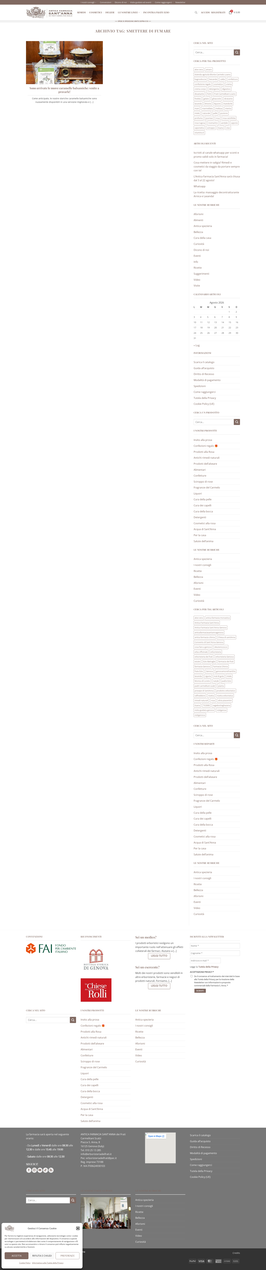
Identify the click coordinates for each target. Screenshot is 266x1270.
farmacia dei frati (226, 661)
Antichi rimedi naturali (207, 457)
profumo (199, 118)
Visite (197, 285)
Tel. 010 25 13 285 (91, 1150)
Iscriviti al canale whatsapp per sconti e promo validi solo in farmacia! (216, 154)
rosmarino (213, 122)
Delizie (110, 12)
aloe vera (199, 69)
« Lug (197, 345)
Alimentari (200, 469)
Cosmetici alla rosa (205, 523)
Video (197, 279)
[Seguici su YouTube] (39, 1170)
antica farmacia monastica (218, 617)
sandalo (224, 122)
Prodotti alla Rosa (204, 452)
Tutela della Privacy (205, 398)
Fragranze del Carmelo (207, 487)
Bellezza (198, 232)
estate (197, 661)
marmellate (207, 108)
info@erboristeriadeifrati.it (96, 1154)
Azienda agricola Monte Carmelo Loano (212, 74)
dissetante (199, 93)
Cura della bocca (203, 511)
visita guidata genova (204, 710)
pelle (215, 113)
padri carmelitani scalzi (205, 685)
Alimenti (198, 220)
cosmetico (218, 84)
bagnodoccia (200, 79)
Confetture (200, 475)
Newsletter (180, 2)
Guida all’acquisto (204, 368)
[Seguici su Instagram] (34, 1170)
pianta (221, 685)
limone (208, 103)
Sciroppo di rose (203, 481)
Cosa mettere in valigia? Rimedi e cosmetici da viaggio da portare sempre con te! (217, 166)
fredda (198, 98)
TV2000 (206, 705)
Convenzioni (105, 2)
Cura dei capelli (202, 505)
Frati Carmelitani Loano (225, 93)
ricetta (211, 695)
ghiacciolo (216, 98)
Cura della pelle (203, 499)
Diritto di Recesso (204, 374)
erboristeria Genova (225, 656)
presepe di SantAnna (204, 690)
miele (197, 113)
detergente (214, 89)
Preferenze (67, 1255)
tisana (220, 127)
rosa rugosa (200, 122)
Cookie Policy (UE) (204, 404)
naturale (206, 113)
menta (228, 108)
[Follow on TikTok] (45, 1170)
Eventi (197, 255)
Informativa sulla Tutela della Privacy (47, 1263)
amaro (209, 69)
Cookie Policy (24, 1263)
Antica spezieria (203, 226)
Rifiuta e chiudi (42, 1255)
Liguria (208, 676)
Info (196, 262)
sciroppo (211, 127)
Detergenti (200, 517)
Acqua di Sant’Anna (205, 529)
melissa (219, 108)
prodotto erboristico (225, 690)
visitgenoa (221, 710)
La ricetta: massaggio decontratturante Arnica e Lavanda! (216, 194)
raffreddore (200, 695)
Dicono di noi (121, 2)
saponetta (199, 127)
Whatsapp (200, 186)
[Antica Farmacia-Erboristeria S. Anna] (49, 12)
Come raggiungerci (163, 2)
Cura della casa (202, 238)
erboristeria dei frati (204, 656)
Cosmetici (95, 12)
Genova (209, 671)
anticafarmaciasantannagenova (209, 632)
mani (197, 108)
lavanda (198, 103)
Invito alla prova (203, 440)
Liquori (198, 493)
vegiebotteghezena (221, 705)
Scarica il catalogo (204, 362)
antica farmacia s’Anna (205, 637)
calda (222, 79)
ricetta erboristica (225, 695)
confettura (233, 79)
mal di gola (219, 676)
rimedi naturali (201, 700)
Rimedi (81, 12)
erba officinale (201, 652)
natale (216, 681)
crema (229, 84)
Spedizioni (200, 386)
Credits (236, 1252)
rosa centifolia (229, 118)
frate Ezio (199, 671)
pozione (224, 113)
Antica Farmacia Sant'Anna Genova (210, 627)
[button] (77, 1228)
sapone (234, 122)
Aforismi (198, 214)
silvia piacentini (225, 700)
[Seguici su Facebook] (28, 1170)
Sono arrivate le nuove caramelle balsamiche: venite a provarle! (64, 90)
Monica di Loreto (202, 681)
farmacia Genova (202, 666)
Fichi (209, 93)
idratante (228, 98)
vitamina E (199, 132)
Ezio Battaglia (209, 661)
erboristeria (215, 652)
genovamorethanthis (225, 671)
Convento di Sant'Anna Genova (209, 642)
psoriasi (209, 118)
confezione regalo (203, 84)
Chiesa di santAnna (226, 637)
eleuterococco (220, 647)
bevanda (213, 79)
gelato (206, 98)
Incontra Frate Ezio (156, 12)
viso (228, 127)
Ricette (198, 267)
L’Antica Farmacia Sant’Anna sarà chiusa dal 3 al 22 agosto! (217, 178)
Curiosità (199, 244)
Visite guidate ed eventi (140, 2)
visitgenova (200, 715)
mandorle (227, 103)
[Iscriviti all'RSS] (51, 1170)
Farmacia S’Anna (220, 666)
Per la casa (200, 535)
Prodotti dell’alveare (205, 463)
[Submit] (237, 52)
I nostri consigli (87, 2)
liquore (217, 103)
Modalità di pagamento (207, 380)
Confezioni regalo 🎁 (206, 446)
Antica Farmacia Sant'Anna (207, 622)
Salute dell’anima (203, 541)
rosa (218, 118)
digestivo (226, 89)
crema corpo (200, 89)
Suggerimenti (201, 273)
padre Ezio (226, 681)
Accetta (16, 1255)
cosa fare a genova (203, 647)
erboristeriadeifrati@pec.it (101, 1158)
